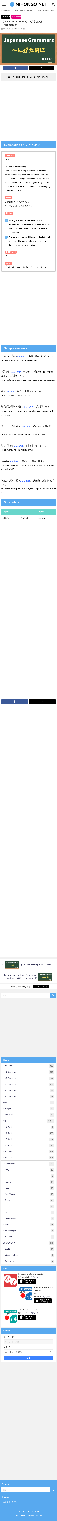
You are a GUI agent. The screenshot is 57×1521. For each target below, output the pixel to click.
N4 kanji (29, 1151)
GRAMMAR (31, 10)
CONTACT (36, 1512)
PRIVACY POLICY (23, 1512)
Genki (29, 1249)
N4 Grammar (29, 1090)
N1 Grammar (16, 16)
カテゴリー (9, 1347)
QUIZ (53, 10)
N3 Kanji (29, 1145)
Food (29, 1188)
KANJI (22, 10)
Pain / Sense (29, 1194)
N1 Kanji (29, 1133)
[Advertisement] (28, 111)
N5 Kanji (29, 1158)
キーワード (9, 1337)
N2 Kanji (29, 1139)
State (29, 1212)
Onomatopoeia (28, 1164)
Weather (29, 1237)
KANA (16, 10)
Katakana (29, 1115)
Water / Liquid (29, 1231)
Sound (29, 1206)
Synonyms (29, 1261)
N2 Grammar (29, 1078)
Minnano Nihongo (29, 1255)
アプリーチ (34, 1277)
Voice (29, 1224)
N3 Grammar (29, 1084)
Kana (28, 1103)
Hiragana (29, 1109)
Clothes (29, 1176)
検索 (29, 1358)
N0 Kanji (29, 1127)
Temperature (29, 1218)
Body (29, 1170)
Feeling (29, 1182)
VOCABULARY (6, 10)
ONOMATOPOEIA (43, 10)
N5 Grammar (29, 1096)
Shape (29, 1200)
